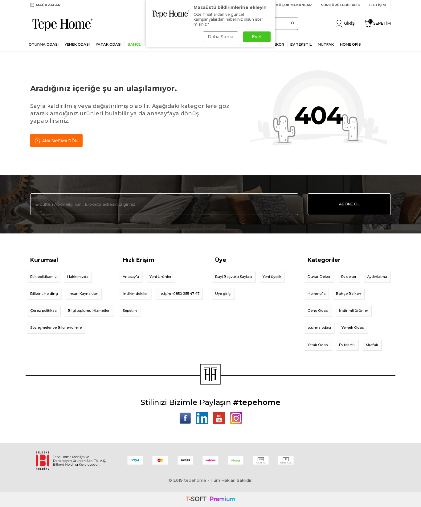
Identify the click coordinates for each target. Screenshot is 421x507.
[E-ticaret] (210, 499)
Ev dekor (349, 276)
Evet (257, 36)
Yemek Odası (77, 44)
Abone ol (349, 204)
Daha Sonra (220, 36)
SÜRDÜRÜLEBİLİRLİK (340, 5)
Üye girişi (223, 293)
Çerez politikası (43, 310)
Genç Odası (318, 310)
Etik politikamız (43, 276)
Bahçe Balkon (348, 293)
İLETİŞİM (377, 5)
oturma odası (319, 327)
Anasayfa (131, 276)
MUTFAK (326, 44)
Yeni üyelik (272, 276)
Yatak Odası (108, 44)
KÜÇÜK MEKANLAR (294, 5)
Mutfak (372, 345)
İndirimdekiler (135, 293)
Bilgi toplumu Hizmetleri (89, 310)
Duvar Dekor (319, 276)
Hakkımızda (77, 276)
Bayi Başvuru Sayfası (233, 276)
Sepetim (130, 310)
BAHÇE (134, 44)
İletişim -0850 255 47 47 (178, 293)
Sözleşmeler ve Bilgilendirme (56, 327)
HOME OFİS (350, 44)
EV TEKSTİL (301, 44)
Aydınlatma (377, 276)
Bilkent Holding (44, 293)
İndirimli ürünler (353, 310)
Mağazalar (48, 5)
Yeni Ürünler (160, 276)
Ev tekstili (347, 345)
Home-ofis (316, 293)
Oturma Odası (44, 44)
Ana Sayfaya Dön (59, 140)
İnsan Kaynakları (83, 293)
